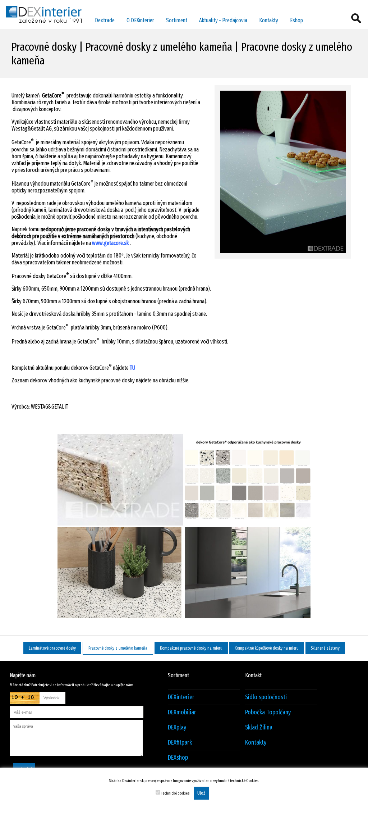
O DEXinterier (140, 20)
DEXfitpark (180, 742)
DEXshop (178, 757)
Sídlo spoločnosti (266, 697)
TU (132, 367)
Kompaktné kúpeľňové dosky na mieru (267, 648)
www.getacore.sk (110, 243)
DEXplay (177, 727)
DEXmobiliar (182, 712)
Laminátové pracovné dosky (52, 648)
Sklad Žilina (258, 727)
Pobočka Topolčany (268, 712)
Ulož (201, 793)
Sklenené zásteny (325, 648)
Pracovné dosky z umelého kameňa (117, 648)
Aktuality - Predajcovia (223, 20)
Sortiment (176, 20)
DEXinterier (181, 697)
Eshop (296, 20)
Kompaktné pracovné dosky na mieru (191, 648)
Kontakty (268, 20)
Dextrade (105, 20)
